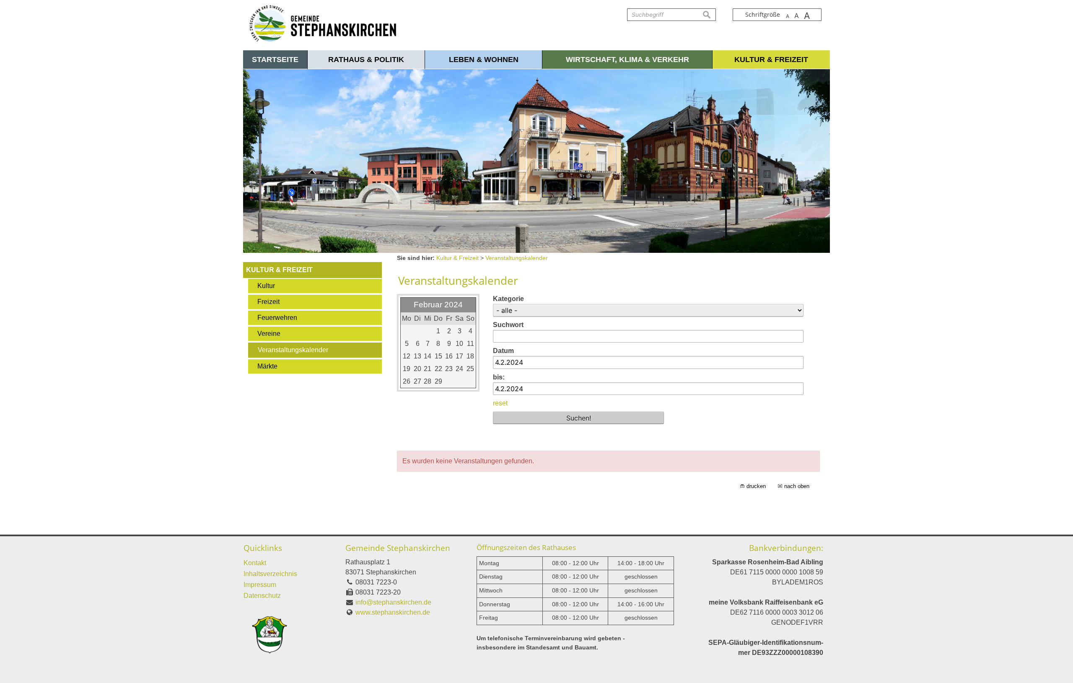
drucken (756, 486)
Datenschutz (262, 595)
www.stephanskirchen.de (392, 612)
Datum (503, 350)
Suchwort (508, 324)
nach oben (796, 486)
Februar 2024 (438, 304)
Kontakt (255, 562)
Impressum (260, 584)
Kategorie (508, 298)
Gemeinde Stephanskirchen (397, 547)
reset (500, 403)
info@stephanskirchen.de (393, 602)
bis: (499, 377)
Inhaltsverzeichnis (270, 573)
